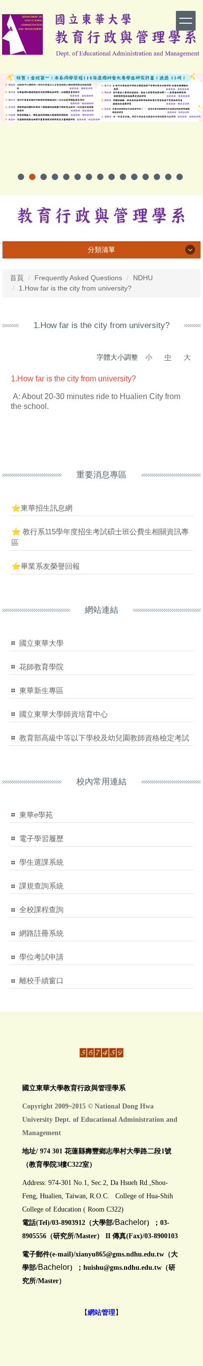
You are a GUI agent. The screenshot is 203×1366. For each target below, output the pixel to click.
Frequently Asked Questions (78, 278)
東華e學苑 (36, 815)
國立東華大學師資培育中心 (63, 714)
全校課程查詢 (41, 909)
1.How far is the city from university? (75, 288)
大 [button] (187, 357)
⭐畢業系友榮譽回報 (45, 566)
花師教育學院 (41, 667)
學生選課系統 (41, 862)
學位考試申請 (41, 957)
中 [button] (168, 357)
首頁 (17, 278)
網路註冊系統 (41, 933)
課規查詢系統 (41, 886)
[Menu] (186, 21)
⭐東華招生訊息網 (41, 508)
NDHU (143, 278)
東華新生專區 (41, 690)
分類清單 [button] (101, 250)
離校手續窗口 (41, 980)
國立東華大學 (41, 643)
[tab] (21, 177)
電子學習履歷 (41, 838)
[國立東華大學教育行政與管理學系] (101, 215)
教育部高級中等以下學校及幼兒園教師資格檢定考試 (104, 738)
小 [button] (148, 357)
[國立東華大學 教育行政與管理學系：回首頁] (101, 34)
